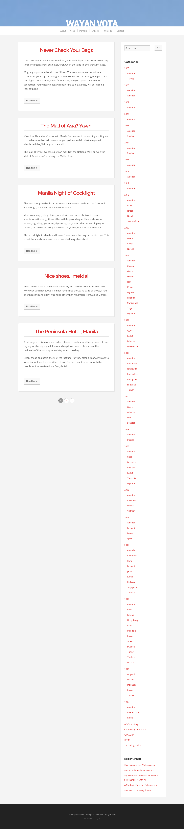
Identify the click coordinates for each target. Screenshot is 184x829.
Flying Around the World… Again (139, 765)
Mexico (130, 440)
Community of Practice (135, 729)
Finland (130, 615)
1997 (126, 702)
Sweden (131, 646)
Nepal (130, 216)
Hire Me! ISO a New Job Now (138, 790)
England (131, 528)
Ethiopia (131, 467)
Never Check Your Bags (66, 50)
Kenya (130, 243)
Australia (131, 550)
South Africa (133, 221)
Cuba (129, 456)
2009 (126, 227)
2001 (126, 517)
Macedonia (132, 346)
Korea (130, 576)
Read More (32, 100)
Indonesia (131, 684)
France (130, 533)
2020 (126, 85)
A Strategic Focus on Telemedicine (140, 785)
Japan (130, 571)
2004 (126, 429)
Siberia (130, 641)
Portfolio (83, 30)
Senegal (131, 422)
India (129, 205)
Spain (129, 538)
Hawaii (130, 276)
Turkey (130, 651)
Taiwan (130, 389)
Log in (97, 818)
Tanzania (131, 478)
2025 (126, 159)
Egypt (130, 330)
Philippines (132, 379)
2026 (126, 68)
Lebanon (131, 341)
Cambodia (132, 555)
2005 (126, 396)
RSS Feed (88, 818)
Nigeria (130, 248)
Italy (129, 281)
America (131, 73)
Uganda (131, 313)
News (72, 30)
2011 (126, 183)
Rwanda (131, 297)
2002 (126, 489)
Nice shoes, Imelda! (66, 276)
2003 (126, 446)
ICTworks (108, 30)
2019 (126, 171)
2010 (126, 194)
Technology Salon (132, 745)
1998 (126, 669)
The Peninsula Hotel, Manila (66, 331)
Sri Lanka (131, 384)
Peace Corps (133, 712)
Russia (130, 636)
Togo (130, 308)
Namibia (131, 90)
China (129, 561)
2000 (126, 545)
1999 (126, 599)
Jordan (130, 210)
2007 (126, 320)
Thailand (131, 592)
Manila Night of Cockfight (66, 193)
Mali (129, 417)
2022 (126, 114)
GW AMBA (129, 734)
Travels (130, 78)
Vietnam (131, 511)
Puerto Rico (132, 374)
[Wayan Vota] (92, 14)
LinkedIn (95, 30)
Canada (130, 266)
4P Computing (131, 724)
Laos (129, 625)
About (63, 30)
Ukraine (130, 662)
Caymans (131, 500)
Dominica (131, 462)
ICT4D (127, 740)
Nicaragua (132, 368)
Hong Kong (132, 620)
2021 (126, 102)
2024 (126, 142)
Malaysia (131, 582)
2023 (126, 125)
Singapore (132, 587)
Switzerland (132, 303)
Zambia (130, 136)
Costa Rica (132, 363)
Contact (120, 30)
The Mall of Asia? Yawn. (66, 126)
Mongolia (131, 630)
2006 (126, 353)
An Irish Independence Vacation (139, 770)
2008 (126, 255)
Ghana (130, 238)
